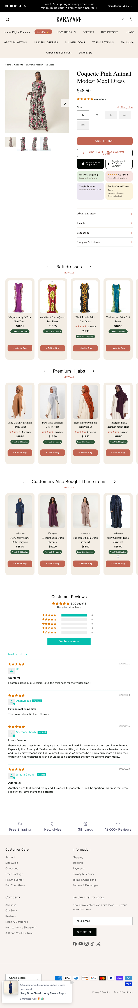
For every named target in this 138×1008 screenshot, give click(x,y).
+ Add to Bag (20, 348)
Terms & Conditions (84, 880)
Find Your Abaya (15, 885)
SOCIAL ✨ (43, 31)
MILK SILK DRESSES (46, 42)
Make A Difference (16, 922)
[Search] (7, 19)
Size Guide (11, 863)
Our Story (11, 910)
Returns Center (14, 880)
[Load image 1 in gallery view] (37, 101)
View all (69, 272)
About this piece (86, 213)
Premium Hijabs (69, 371)
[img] (16, 664)
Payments (79, 868)
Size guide (83, 232)
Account (10, 857)
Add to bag (105, 141)
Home (8, 64)
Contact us (11, 868)
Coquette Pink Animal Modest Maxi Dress (34, 64)
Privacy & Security (83, 874)
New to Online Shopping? (21, 927)
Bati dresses (69, 266)
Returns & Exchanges (85, 885)
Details (81, 223)
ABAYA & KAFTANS (15, 42)
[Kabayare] (69, 19)
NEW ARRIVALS (66, 32)
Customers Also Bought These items (69, 481)
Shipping (78, 857)
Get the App (85, 52)
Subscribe (84, 932)
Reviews (10, 916)
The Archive (127, 42)
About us (10, 905)
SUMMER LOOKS (75, 42)
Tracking (78, 863)
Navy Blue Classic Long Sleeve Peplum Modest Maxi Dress (44, 993)
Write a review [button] (69, 641)
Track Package (14, 874)
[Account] (122, 19)
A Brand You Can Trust (58, 52)
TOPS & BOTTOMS (103, 42)
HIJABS (130, 32)
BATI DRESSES (109, 32)
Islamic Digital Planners (17, 32)
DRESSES (88, 32)
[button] (85, 99)
